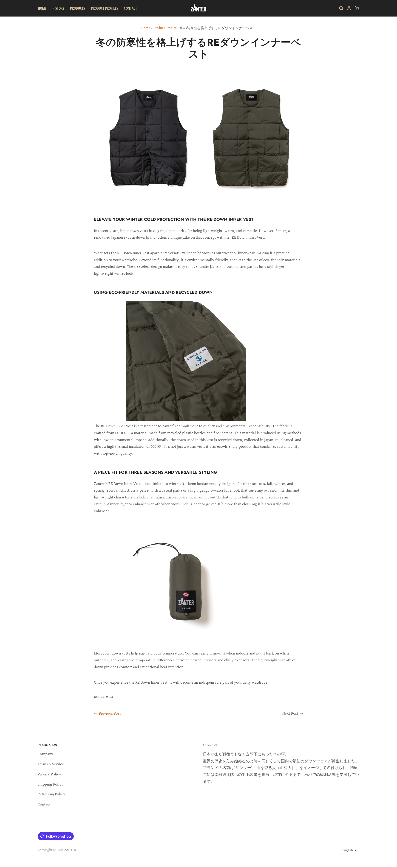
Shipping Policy (50, 784)
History (58, 8)
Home (42, 8)
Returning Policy (51, 794)
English (347, 850)
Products (77, 8)
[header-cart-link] (355, 8)
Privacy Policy (49, 774)
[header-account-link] (347, 8)
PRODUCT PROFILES (104, 8)
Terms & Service (51, 764)
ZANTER (70, 850)
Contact (130, 8)
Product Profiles (164, 28)
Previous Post (109, 713)
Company (45, 754)
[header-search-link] (339, 8)
